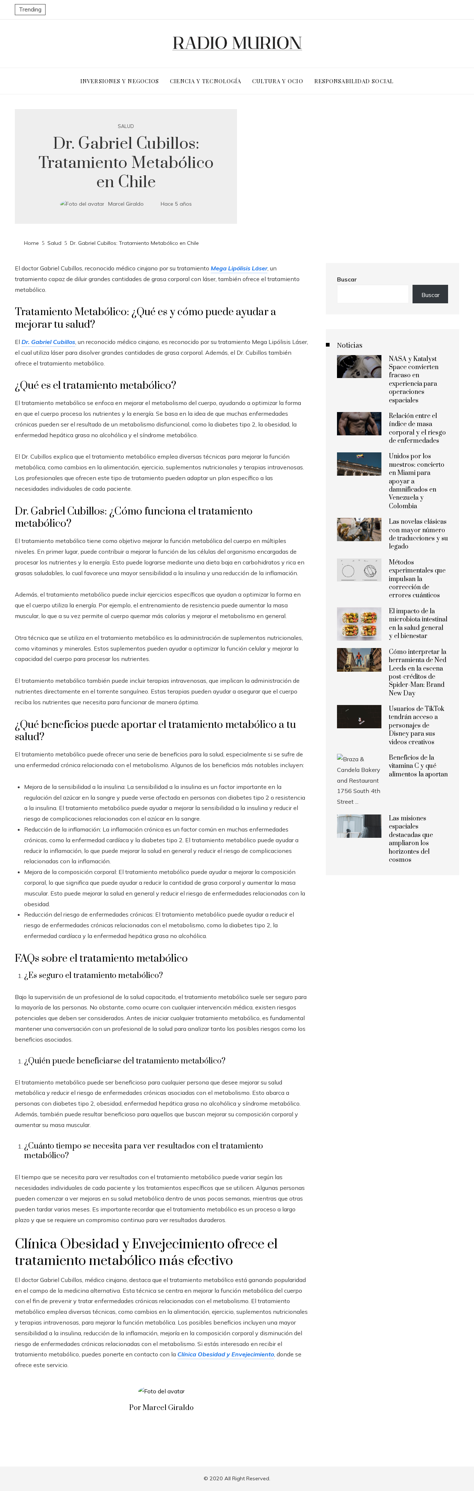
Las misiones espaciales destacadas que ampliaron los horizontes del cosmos (411, 839)
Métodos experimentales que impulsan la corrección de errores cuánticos (417, 579)
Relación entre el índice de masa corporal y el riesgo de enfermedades (417, 428)
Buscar (347, 279)
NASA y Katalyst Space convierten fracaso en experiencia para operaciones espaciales (413, 380)
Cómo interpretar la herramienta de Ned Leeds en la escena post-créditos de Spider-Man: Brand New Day (417, 673)
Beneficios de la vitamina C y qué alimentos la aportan (418, 766)
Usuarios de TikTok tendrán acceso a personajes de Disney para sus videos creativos (416, 725)
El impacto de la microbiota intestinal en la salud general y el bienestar (418, 623)
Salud (126, 126)
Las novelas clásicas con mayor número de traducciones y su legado (418, 534)
